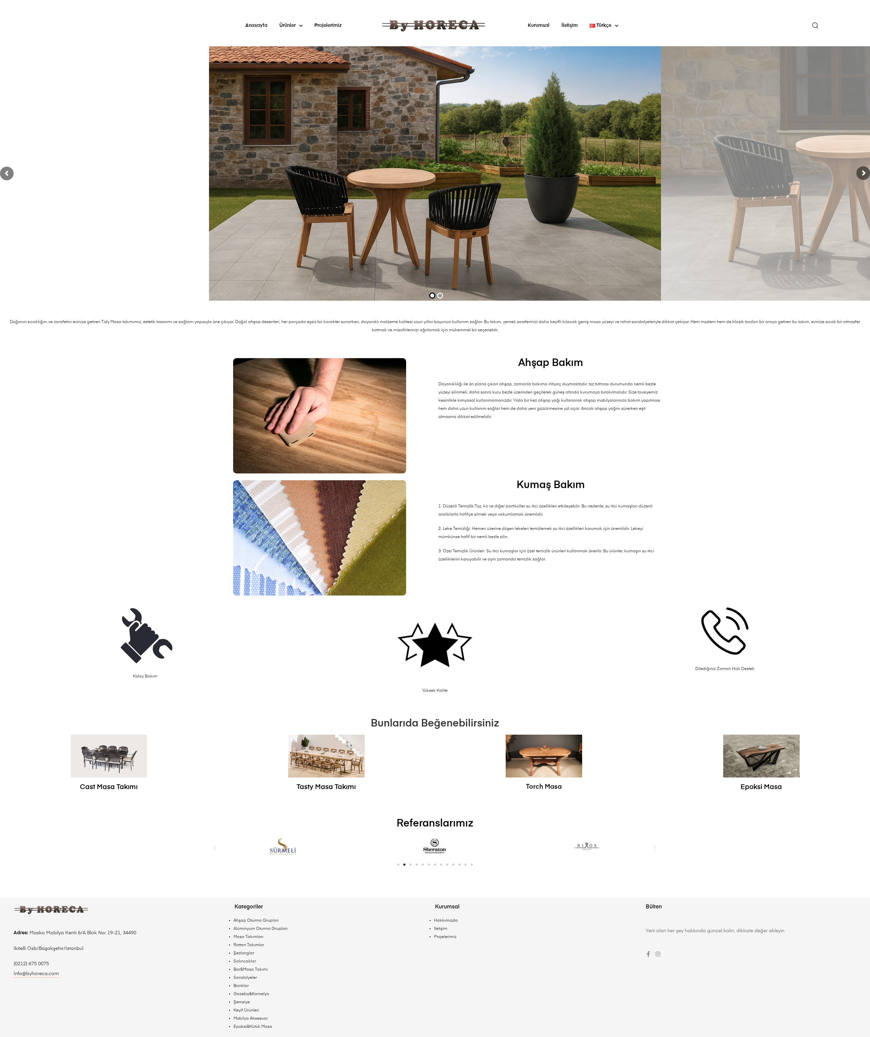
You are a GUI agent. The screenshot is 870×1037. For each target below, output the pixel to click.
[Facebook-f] (648, 954)
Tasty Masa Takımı (326, 787)
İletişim (569, 25)
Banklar (241, 986)
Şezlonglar (243, 953)
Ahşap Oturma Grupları (256, 921)
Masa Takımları (248, 937)
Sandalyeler (245, 978)
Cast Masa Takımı (109, 787)
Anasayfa (256, 25)
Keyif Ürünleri (246, 1010)
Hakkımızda (446, 921)
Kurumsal (539, 25)
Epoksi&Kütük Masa (252, 1027)
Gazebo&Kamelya (251, 994)
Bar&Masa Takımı (250, 970)
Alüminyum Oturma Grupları (260, 929)
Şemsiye (241, 1002)
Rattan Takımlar (248, 945)
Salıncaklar (244, 961)
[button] (215, 847)
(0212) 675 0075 (31, 963)
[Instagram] (658, 954)
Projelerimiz (328, 25)
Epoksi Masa (761, 787)
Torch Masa (544, 787)
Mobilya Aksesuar (250, 1019)
